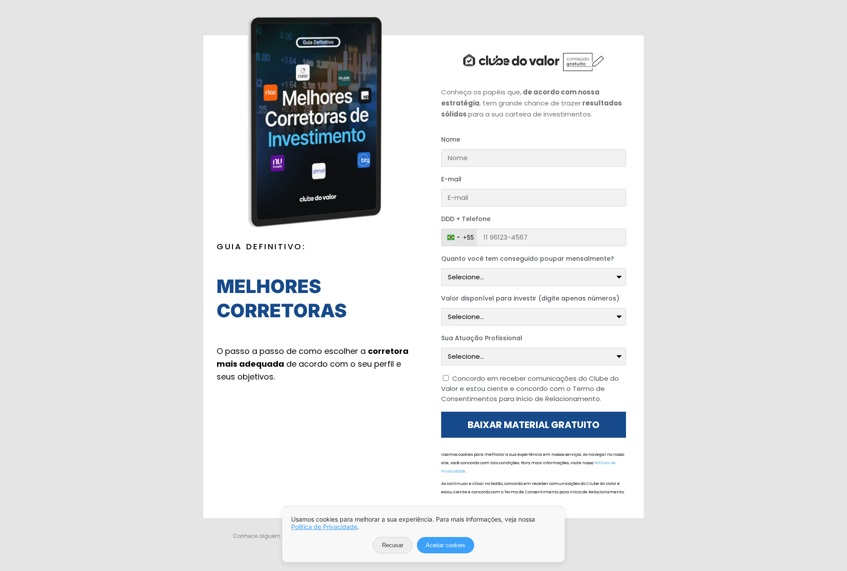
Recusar (392, 545)
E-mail (451, 179)
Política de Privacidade (324, 526)
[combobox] (459, 237)
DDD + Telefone (466, 218)
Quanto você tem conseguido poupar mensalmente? (527, 258)
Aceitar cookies (445, 545)
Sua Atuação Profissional (481, 338)
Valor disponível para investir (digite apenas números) (530, 298)
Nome (450, 139)
